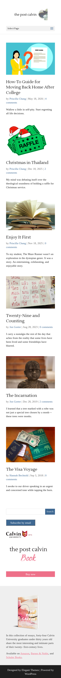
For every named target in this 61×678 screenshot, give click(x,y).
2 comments (46, 401)
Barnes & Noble (39, 653)
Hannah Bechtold (18, 475)
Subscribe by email (20, 522)
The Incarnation (21, 395)
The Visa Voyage (21, 469)
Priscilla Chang (17, 98)
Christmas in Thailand (27, 162)
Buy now (30, 574)
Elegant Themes (30, 670)
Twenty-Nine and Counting (23, 318)
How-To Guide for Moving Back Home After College (30, 87)
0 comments (46, 327)
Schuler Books (14, 657)
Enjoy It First (18, 237)
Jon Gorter (15, 327)
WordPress (30, 673)
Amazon (24, 653)
